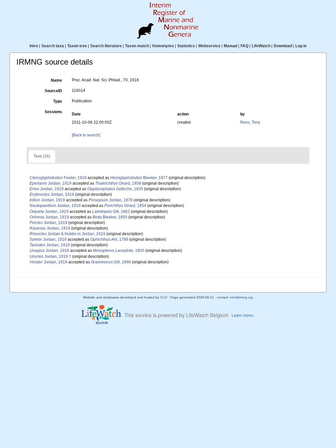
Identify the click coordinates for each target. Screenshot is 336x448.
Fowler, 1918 (58, 177)
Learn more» (243, 315)
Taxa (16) (41, 156)
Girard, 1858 (118, 183)
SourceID (53, 91)
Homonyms (163, 46)
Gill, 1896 (111, 262)
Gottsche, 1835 (115, 189)
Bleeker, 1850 (110, 217)
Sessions (53, 112)
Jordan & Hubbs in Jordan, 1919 (67, 234)
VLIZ (163, 297)
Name (56, 80)
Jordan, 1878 (111, 200)
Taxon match (137, 46)
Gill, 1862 (111, 211)
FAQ (244, 46)
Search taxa (52, 46)
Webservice (209, 46)
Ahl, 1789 (109, 239)
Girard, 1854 (125, 205)
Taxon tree (77, 46)
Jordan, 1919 (51, 183)
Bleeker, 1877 (139, 177)
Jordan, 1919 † (50, 256)
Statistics (186, 46)
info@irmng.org (241, 297)
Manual (230, 46)
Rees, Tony (250, 122)
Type (57, 101)
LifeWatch (261, 46)
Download (283, 46)
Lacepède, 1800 (118, 250)
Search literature (106, 46)
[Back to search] (86, 135)
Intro (34, 46)
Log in (300, 46)
